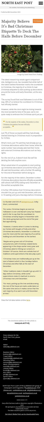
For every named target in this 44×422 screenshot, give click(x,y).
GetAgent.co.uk (27, 202)
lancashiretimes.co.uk (14, 393)
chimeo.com (7, 390)
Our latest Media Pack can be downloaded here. (22, 414)
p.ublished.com (31, 388)
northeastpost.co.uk (30, 393)
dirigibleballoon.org (34, 390)
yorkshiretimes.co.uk (22, 396)
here (28, 300)
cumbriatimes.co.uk (19, 390)
